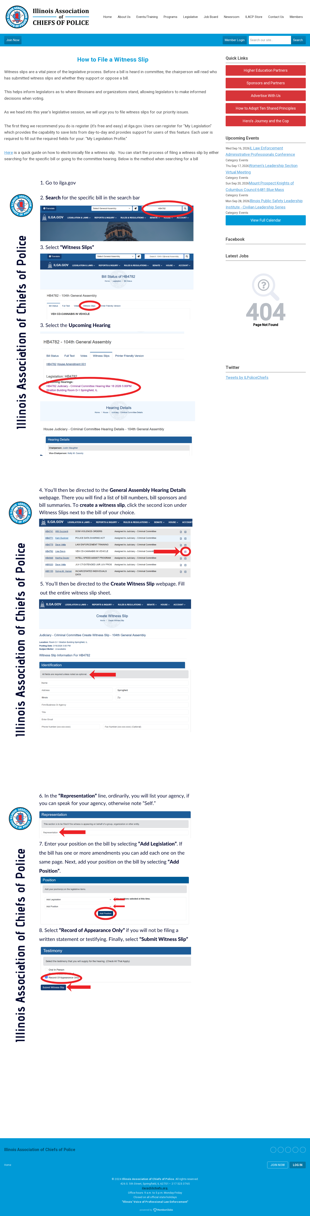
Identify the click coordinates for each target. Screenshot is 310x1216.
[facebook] (273, 1150)
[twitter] (281, 1150)
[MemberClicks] (47, 17)
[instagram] (288, 1150)
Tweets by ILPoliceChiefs (247, 377)
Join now (278, 1165)
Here (8, 152)
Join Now (12, 40)
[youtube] (303, 1150)
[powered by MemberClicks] (155, 1210)
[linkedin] (295, 1150)
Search (298, 40)
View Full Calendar (266, 220)
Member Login (235, 40)
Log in (297, 1165)
